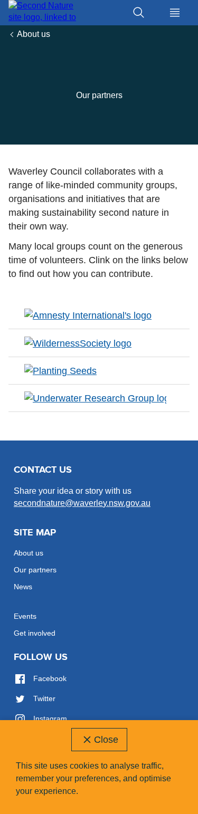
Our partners (35, 570)
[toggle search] (139, 12)
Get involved (34, 633)
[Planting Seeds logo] (60, 370)
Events (25, 616)
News (23, 586)
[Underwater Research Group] (95, 397)
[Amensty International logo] (88, 315)
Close (106, 739)
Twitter (43, 698)
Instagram (49, 718)
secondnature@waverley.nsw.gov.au (82, 503)
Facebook (49, 678)
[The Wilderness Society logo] (78, 342)
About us (33, 34)
